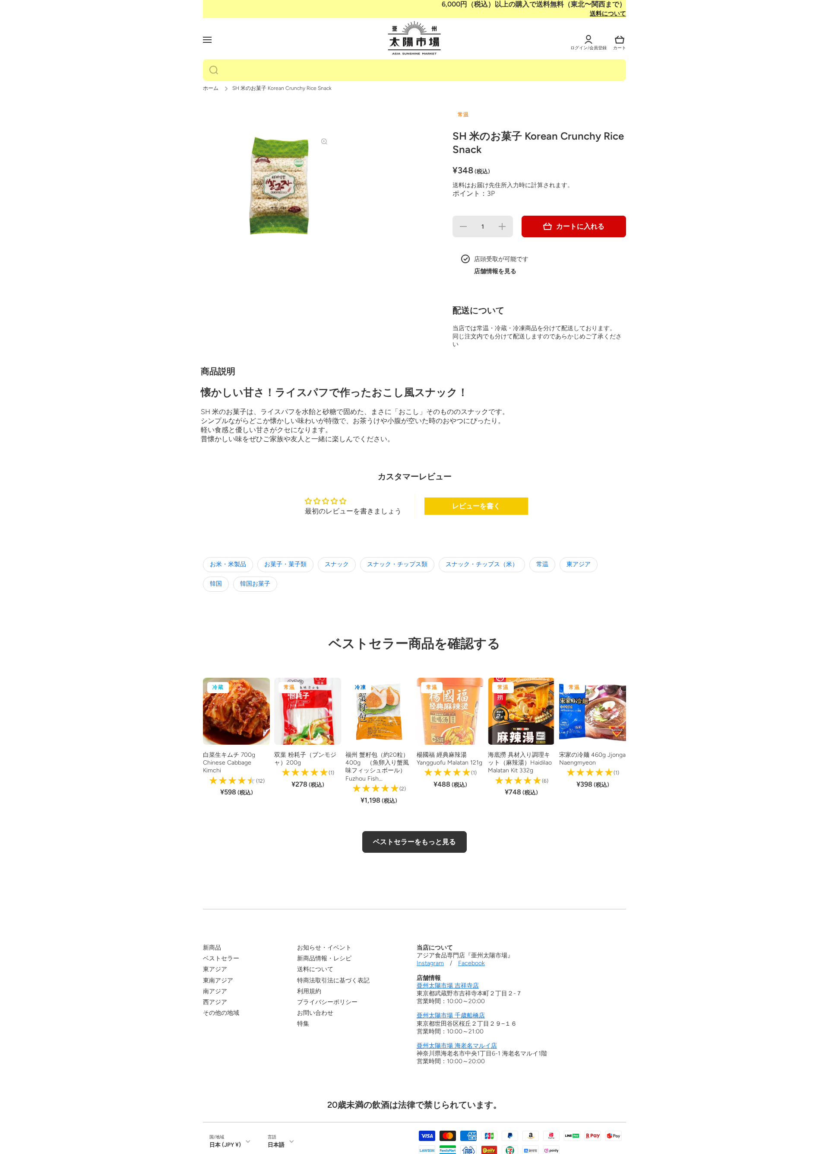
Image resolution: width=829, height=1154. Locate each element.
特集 (303, 1023)
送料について (608, 13)
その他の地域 (221, 1013)
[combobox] (414, 70)
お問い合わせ (315, 1013)
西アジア (215, 1002)
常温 (542, 564)
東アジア (578, 564)
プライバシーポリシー (327, 1002)
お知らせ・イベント (324, 947)
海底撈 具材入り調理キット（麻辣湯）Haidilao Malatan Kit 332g (520, 762)
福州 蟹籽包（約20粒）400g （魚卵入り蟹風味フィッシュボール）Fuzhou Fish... (377, 766)
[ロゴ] (414, 38)
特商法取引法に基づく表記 (333, 980)
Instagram (430, 963)
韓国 (216, 583)
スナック (337, 564)
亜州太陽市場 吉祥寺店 (448, 985)
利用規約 (309, 991)
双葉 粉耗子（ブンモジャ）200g (305, 758)
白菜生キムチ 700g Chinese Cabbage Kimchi (229, 762)
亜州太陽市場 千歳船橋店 (451, 1015)
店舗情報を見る (495, 271)
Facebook (471, 963)
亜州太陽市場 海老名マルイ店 (457, 1045)
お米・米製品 (228, 564)
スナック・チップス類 (397, 564)
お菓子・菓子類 (285, 564)
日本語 (276, 1144)
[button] (619, 40)
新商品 (212, 947)
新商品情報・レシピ (324, 958)
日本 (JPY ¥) (225, 1144)
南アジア (215, 991)
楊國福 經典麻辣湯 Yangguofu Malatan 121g (449, 758)
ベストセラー (221, 958)
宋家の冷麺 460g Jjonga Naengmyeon (592, 758)
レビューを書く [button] (476, 506)
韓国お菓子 (255, 583)
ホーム (210, 88)
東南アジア (218, 980)
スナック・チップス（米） (482, 564)
